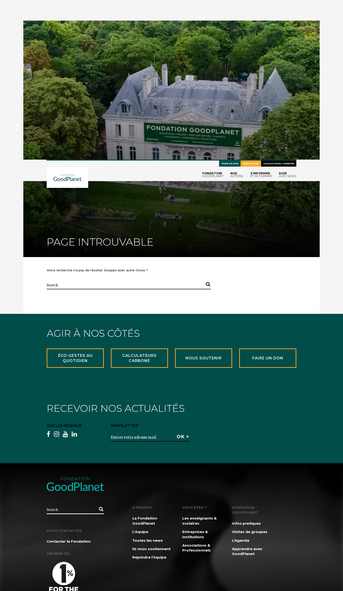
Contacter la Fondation (69, 541)
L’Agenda (240, 540)
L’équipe (140, 532)
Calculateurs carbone (278, 163)
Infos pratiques (246, 523)
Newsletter (251, 163)
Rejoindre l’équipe (149, 557)
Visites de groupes (249, 532)
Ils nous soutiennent (151, 549)
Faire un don (229, 163)
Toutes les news (147, 540)
